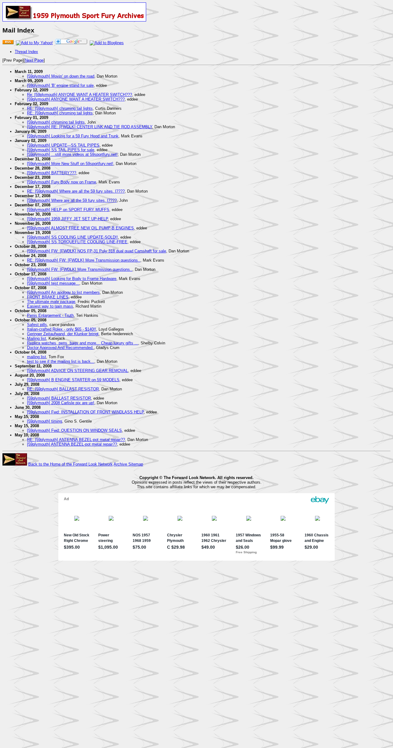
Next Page (34, 60)
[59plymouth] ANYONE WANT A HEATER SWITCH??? (76, 99)
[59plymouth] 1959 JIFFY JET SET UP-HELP (67, 219)
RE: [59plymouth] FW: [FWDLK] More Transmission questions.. (83, 260)
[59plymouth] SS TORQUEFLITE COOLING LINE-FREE (77, 242)
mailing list (36, 357)
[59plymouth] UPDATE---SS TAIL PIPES (63, 145)
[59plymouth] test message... (53, 283)
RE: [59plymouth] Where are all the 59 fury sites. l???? (76, 191)
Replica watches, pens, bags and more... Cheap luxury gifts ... (82, 343)
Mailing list (36, 338)
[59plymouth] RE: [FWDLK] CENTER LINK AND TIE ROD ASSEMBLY (89, 127)
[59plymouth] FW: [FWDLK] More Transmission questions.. (79, 269)
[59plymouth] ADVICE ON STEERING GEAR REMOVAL (77, 370)
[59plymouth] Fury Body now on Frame (61, 182)
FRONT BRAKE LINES (47, 297)
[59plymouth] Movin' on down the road (60, 76)
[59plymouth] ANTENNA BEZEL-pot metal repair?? (72, 444)
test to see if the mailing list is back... (60, 361)
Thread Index (26, 51)
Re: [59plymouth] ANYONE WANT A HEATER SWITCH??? (79, 94)
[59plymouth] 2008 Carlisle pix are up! (60, 403)
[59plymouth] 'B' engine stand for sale (60, 85)
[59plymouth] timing (44, 421)
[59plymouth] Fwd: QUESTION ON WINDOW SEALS (74, 430)
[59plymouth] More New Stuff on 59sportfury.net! (70, 163)
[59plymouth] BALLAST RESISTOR (59, 398)
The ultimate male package (51, 301)
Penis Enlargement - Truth (50, 315)
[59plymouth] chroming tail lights (56, 122)
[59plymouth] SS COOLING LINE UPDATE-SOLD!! (72, 237)
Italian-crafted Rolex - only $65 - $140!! (61, 329)
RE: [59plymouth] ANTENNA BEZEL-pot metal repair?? (76, 439)
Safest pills (37, 324)
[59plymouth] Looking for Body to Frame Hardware (71, 278)
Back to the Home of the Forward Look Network (70, 464)
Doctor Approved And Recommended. (60, 347)
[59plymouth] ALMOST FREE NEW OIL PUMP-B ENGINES (80, 228)
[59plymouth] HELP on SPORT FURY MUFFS (68, 209)
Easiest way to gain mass (50, 306)
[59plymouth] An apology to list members (63, 292)
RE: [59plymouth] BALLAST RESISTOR (63, 389)
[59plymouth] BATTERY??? (51, 173)
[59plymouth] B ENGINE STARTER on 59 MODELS (73, 380)
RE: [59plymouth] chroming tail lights (60, 108)
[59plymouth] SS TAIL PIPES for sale (60, 150)
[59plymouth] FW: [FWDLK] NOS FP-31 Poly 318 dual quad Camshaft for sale (96, 251)
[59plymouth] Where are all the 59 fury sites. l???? (72, 200)
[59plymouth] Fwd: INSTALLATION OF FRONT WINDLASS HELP (85, 412)
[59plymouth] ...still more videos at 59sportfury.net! (72, 154)
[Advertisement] (196, 654)
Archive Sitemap (128, 464)
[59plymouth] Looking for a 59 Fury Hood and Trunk (73, 136)
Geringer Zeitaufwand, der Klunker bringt (63, 334)
